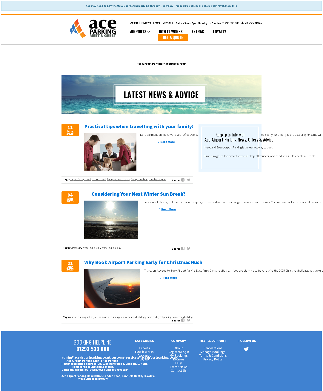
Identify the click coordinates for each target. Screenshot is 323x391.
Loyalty (219, 31)
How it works (144, 352)
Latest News (178, 367)
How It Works (171, 31)
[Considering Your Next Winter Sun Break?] (111, 220)
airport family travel (80, 179)
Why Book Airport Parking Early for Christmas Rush (143, 262)
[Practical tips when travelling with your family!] (110, 152)
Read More (167, 142)
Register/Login (178, 352)
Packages (144, 356)
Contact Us (179, 371)
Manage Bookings (212, 352)
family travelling (139, 179)
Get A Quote (173, 37)
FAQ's (156, 22)
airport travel (99, 179)
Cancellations (213, 348)
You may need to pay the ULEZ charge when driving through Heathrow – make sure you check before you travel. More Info (161, 5)
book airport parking (108, 317)
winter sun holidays (183, 317)
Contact (167, 22)
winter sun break (91, 247)
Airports (138, 31)
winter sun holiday (111, 247)
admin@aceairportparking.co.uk (86, 357)
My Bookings (253, 23)
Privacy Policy (212, 359)
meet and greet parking (159, 317)
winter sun (75, 247)
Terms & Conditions (213, 356)
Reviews (146, 22)
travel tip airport (157, 179)
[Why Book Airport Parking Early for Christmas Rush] (112, 288)
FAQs (178, 363)
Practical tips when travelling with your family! (139, 126)
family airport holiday (118, 179)
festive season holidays (133, 317)
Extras (198, 31)
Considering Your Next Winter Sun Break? (139, 194)
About (134, 22)
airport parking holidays (83, 317)
